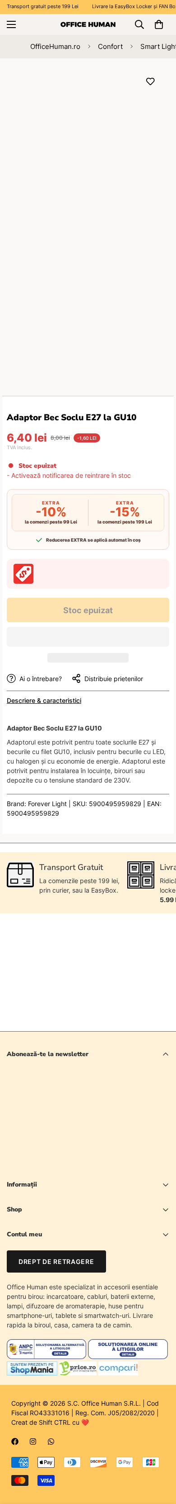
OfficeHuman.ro (55, 46)
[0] (158, 24)
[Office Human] (88, 24)
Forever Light (47, 803)
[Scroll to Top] (160, 1456)
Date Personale (29, 1266)
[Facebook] (15, 1441)
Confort (110, 46)
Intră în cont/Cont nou (39, 1250)
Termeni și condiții (100, 1164)
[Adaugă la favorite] (150, 81)
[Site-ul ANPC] (47, 1356)
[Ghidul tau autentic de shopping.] (118, 1373)
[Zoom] (145, 198)
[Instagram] (33, 1441)
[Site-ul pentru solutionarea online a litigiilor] (127, 1356)
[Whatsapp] (51, 1441)
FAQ (13, 1297)
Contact (18, 1281)
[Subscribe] (158, 1140)
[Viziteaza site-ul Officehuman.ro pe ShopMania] (32, 1373)
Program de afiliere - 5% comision (56, 1312)
